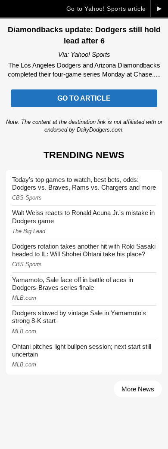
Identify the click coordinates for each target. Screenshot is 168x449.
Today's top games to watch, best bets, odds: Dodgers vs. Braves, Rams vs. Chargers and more (84, 183)
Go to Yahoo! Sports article (106, 8)
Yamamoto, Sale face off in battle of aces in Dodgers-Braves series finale (72, 283)
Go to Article (84, 98)
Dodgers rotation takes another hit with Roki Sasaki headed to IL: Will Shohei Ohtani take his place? (84, 250)
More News (137, 389)
